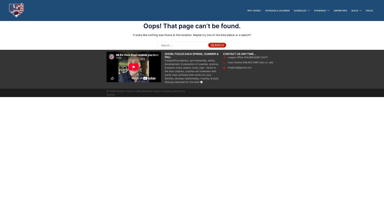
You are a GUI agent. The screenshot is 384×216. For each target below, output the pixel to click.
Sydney (110, 94)
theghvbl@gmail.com (240, 67)
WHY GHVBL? (254, 10)
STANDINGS (320, 10)
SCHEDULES (300, 10)
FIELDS (369, 10)
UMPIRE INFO (340, 10)
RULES (354, 10)
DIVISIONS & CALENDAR (277, 10)
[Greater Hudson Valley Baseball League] (16, 10)
